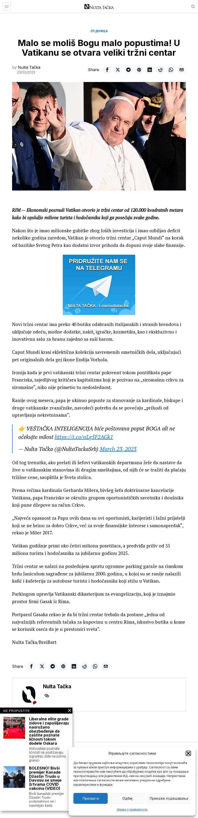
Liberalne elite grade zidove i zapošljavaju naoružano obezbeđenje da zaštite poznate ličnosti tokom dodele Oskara (49, 731)
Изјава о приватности (132, 809)
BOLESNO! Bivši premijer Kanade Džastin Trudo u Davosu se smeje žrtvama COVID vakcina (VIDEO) (45, 778)
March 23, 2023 (118, 449)
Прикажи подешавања (168, 798)
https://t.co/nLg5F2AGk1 (84, 437)
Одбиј (127, 798)
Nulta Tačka (29, 67)
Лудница (99, 31)
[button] (188, 753)
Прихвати (90, 798)
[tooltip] (107, 69)
